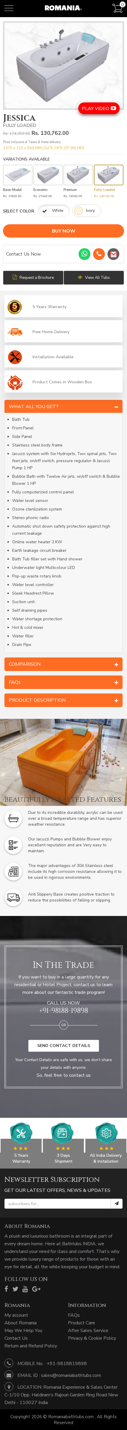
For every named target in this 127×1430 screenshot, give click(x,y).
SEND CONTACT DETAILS (63, 1045)
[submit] (117, 1204)
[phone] (99, 254)
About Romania (20, 1323)
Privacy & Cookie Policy (92, 1338)
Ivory (90, 210)
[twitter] (15, 1289)
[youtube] (25, 1289)
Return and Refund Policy (30, 1346)
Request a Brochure (36, 277)
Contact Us (16, 1338)
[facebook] (6, 1289)
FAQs (74, 1315)
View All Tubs (97, 277)
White (58, 210)
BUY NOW (63, 231)
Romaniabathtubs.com (71, 1417)
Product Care (81, 1323)
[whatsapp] (84, 254)
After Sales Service (88, 1330)
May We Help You (23, 1330)
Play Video (96, 108)
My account (16, 1315)
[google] (36, 1289)
